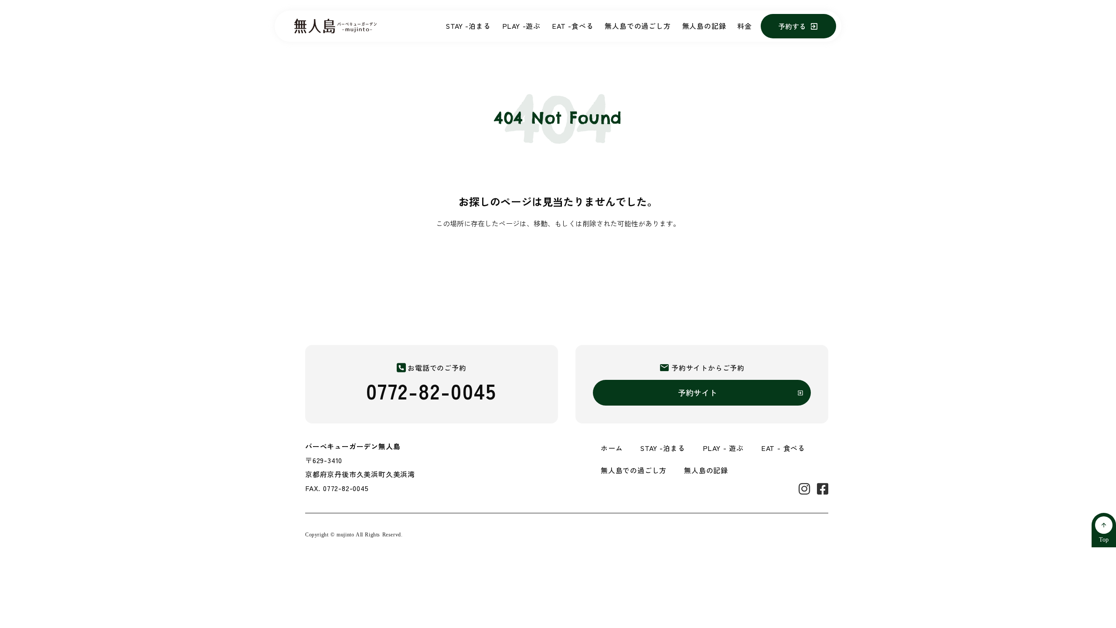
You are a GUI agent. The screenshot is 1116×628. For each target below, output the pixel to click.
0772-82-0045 (431, 390)
